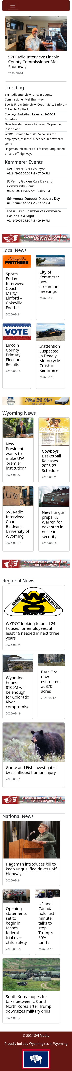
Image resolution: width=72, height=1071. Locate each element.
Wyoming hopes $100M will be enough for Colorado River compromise (17, 692)
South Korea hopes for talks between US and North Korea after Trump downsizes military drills (28, 1004)
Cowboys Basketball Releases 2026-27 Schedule (51, 460)
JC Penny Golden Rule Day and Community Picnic (30, 183)
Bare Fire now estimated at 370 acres (50, 681)
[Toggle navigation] (12, 6)
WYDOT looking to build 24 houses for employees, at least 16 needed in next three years (34, 139)
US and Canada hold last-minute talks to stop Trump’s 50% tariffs (46, 923)
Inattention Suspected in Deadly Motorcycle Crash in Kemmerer (49, 358)
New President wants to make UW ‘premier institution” (16, 456)
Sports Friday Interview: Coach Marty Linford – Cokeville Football (15, 290)
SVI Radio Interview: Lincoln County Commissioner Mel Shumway (33, 61)
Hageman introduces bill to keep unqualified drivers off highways (31, 868)
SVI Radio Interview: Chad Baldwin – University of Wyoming (17, 524)
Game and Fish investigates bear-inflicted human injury (31, 770)
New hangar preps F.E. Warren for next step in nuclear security (53, 524)
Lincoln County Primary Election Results (13, 354)
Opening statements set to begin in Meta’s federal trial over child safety (16, 925)
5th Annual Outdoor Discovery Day (33, 198)
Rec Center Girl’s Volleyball (27, 169)
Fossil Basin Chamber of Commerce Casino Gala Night (34, 213)
